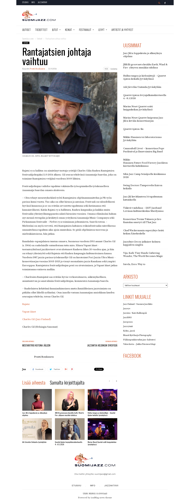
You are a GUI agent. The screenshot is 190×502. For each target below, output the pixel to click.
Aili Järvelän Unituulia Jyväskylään (34, 442)
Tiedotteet (41, 30)
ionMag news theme (101, 497)
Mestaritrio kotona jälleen (36, 345)
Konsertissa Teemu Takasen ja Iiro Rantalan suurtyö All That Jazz (142, 221)
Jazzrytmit (128, 326)
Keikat (68, 30)
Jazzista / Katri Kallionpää (135, 313)
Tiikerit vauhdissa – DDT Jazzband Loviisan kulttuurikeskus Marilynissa (143, 209)
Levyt (101, 30)
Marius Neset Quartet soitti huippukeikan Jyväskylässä (102, 443)
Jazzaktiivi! (42, 2)
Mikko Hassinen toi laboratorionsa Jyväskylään (142, 139)
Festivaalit (85, 30)
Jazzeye (126, 308)
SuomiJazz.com (28, 38)
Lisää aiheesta (33, 383)
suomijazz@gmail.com (105, 474)
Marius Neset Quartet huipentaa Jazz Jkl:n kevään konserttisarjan (143, 119)
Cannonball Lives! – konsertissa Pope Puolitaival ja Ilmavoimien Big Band (143, 150)
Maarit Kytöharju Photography (137, 335)
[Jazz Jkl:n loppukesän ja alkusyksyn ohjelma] (37, 400)
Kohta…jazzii (129, 331)
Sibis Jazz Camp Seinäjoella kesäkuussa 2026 (144, 176)
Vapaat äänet (29, 311)
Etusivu (25, 2)
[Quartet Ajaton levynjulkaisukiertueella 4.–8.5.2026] (69, 429)
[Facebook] (165, 2)
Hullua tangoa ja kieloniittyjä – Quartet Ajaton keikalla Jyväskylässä (101, 414)
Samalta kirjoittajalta (67, 383)
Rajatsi (26, 304)
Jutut (55, 30)
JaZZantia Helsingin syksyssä (102, 345)
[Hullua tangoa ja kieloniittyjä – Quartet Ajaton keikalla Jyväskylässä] (102, 400)
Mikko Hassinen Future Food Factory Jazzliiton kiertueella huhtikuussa (145, 162)
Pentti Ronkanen (37, 69)
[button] (159, 3)
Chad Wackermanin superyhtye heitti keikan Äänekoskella (143, 232)
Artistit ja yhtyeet (122, 30)
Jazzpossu (128, 322)
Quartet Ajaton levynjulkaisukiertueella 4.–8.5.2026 (68, 443)
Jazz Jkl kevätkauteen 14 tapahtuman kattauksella (142, 198)
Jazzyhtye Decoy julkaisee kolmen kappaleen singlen (141, 243)
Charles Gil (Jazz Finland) (36, 319)
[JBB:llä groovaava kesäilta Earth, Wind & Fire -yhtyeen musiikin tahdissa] (69, 400)
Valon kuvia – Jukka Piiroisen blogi (139, 344)
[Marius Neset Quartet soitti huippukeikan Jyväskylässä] (102, 429)
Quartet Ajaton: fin (133, 129)
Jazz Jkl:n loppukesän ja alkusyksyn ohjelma (34, 414)
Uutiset (26, 30)
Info (33, 2)
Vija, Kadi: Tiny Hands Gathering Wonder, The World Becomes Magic (143, 254)
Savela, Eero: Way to (134, 264)
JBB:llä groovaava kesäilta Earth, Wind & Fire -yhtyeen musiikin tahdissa (69, 414)
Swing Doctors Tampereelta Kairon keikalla (142, 187)
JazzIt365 (127, 317)
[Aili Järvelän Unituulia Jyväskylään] (37, 429)
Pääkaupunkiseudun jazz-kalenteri (139, 340)
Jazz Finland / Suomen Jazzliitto (137, 304)
